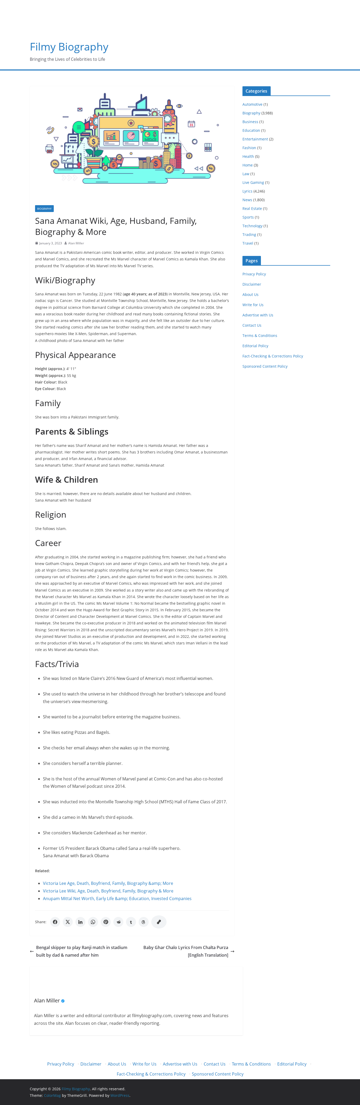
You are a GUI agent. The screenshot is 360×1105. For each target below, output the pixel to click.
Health (248, 156)
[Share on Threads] (144, 922)
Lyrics (247, 191)
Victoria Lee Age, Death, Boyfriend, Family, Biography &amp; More (108, 883)
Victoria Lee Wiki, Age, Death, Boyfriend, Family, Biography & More (108, 891)
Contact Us (251, 325)
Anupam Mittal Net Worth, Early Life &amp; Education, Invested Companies (117, 898)
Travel (247, 243)
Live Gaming (253, 182)
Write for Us (253, 304)
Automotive (252, 104)
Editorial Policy (255, 345)
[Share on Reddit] (118, 922)
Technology (252, 225)
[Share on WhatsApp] (93, 922)
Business (250, 121)
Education (251, 130)
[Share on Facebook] (55, 922)
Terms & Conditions (259, 335)
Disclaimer (251, 284)
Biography (44, 208)
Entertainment (255, 139)
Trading (249, 234)
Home (247, 165)
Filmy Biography (69, 46)
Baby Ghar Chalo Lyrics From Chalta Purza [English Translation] (185, 951)
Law (245, 173)
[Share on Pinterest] (106, 922)
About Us (250, 294)
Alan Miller (76, 243)
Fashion (249, 147)
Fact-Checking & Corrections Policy (272, 356)
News (247, 199)
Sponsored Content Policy (265, 366)
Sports (248, 217)
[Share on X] (68, 922)
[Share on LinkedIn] (80, 922)
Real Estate (252, 208)
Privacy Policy (254, 273)
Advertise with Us (257, 314)
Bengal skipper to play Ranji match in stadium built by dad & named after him (81, 951)
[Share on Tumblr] (131, 922)
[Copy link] (159, 922)
